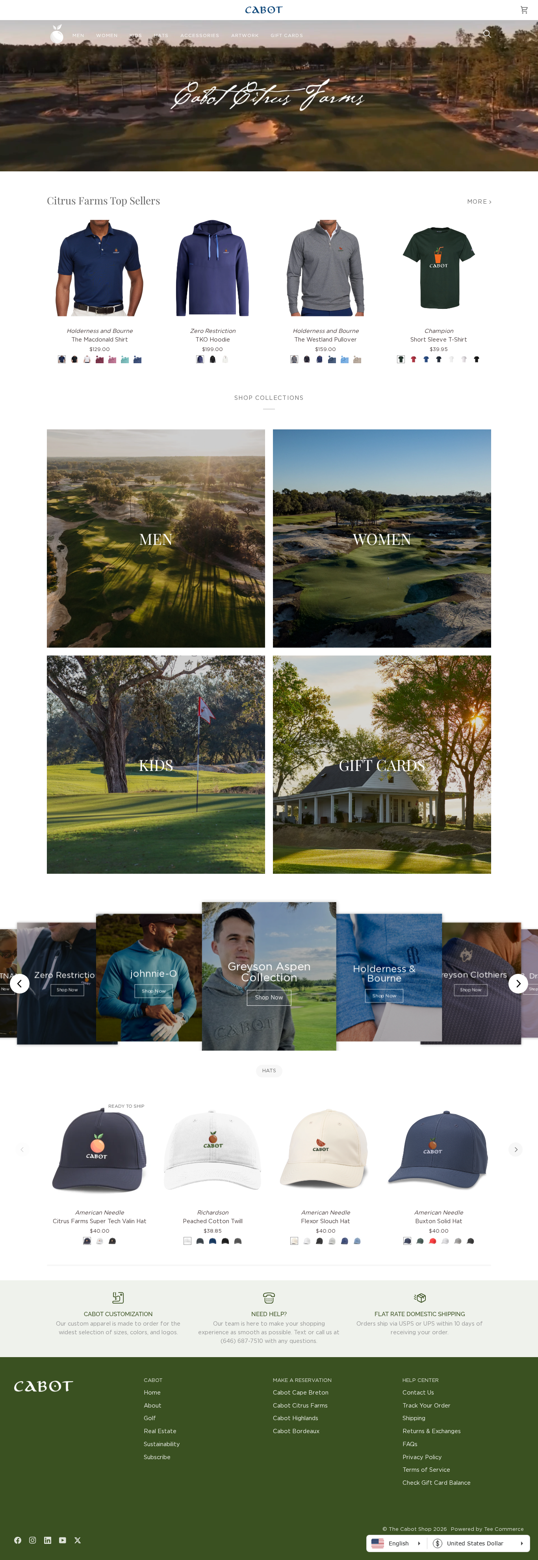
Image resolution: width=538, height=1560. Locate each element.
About (152, 1406)
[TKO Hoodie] (212, 268)
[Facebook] (17, 1540)
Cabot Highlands (295, 1418)
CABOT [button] (153, 1380)
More (477, 202)
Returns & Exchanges (432, 1431)
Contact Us (418, 1393)
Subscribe (157, 1457)
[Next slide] (518, 984)
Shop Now (67, 990)
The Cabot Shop (410, 1529)
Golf (150, 1418)
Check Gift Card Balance (437, 1483)
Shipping (414, 1418)
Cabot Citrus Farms (300, 1406)
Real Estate (160, 1431)
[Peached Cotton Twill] (212, 1149)
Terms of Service (426, 1470)
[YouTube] (62, 1540)
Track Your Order (427, 1406)
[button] (78, 36)
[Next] (515, 1149)
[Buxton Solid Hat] (438, 1149)
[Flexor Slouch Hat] (325, 1149)
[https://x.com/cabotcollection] (77, 1540)
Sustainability (162, 1444)
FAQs (410, 1444)
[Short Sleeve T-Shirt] (438, 268)
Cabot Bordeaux (296, 1431)
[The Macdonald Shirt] (99, 268)
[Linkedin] (47, 1540)
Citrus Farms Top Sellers (103, 200)
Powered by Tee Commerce (487, 1529)
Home (152, 1393)
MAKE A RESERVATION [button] (302, 1380)
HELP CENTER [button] (421, 1380)
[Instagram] (32, 1540)
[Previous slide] (20, 984)
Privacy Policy (422, 1457)
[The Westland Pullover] (325, 268)
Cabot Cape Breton (300, 1393)
